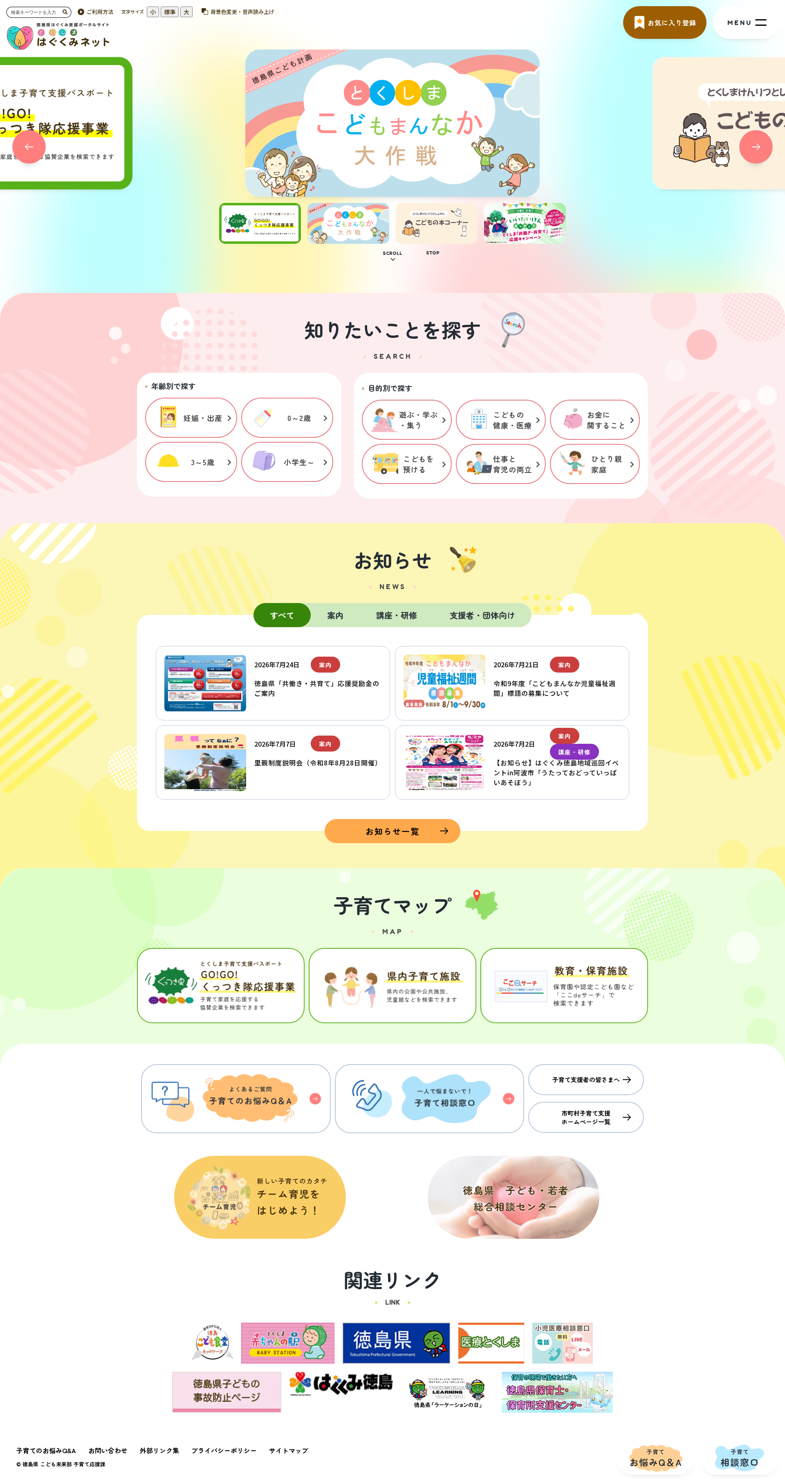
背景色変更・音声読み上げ (242, 12)
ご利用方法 (100, 12)
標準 (169, 12)
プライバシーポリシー (224, 1450)
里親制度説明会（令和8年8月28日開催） (318, 763)
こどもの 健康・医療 (512, 419)
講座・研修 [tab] (396, 615)
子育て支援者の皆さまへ (586, 1079)
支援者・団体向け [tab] (482, 615)
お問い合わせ (108, 1450)
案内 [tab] (335, 615)
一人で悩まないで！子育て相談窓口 (430, 1099)
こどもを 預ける (418, 464)
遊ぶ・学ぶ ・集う (418, 419)
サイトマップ (288, 1450)
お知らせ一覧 (392, 831)
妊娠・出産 (203, 417)
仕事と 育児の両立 (512, 464)
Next (756, 147)
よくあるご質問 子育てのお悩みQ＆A (236, 1099)
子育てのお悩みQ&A (46, 1450)
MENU (739, 22)
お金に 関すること (606, 419)
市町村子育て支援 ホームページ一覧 (585, 1117)
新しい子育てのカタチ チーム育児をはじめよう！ (260, 1197)
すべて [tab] (282, 615)
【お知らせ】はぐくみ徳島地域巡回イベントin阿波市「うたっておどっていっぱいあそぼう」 (556, 772)
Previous (29, 147)
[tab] (260, 239)
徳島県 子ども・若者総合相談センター (513, 1197)
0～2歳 (299, 417)
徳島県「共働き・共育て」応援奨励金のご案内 (316, 688)
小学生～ (299, 462)
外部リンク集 (159, 1450)
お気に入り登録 (672, 22)
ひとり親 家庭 (606, 464)
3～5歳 (203, 462)
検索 (67, 12)
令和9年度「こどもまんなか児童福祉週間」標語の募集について (554, 688)
